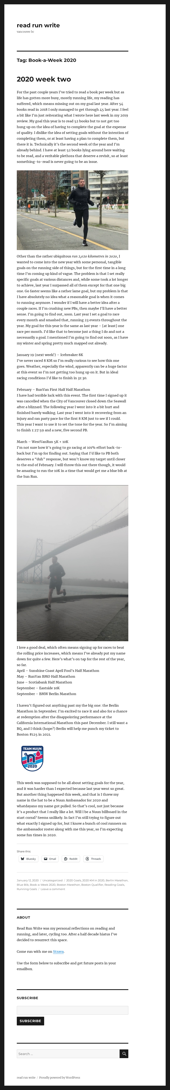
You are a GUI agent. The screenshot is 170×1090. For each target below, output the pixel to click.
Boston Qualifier (92, 884)
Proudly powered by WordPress (59, 1077)
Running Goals (27, 889)
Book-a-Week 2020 (43, 884)
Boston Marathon (68, 884)
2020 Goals (73, 880)
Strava (58, 951)
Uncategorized (52, 880)
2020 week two (44, 79)
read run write (38, 25)
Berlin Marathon (117, 880)
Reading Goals (114, 884)
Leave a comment (53, 889)
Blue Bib (23, 884)
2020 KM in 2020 (93, 880)
